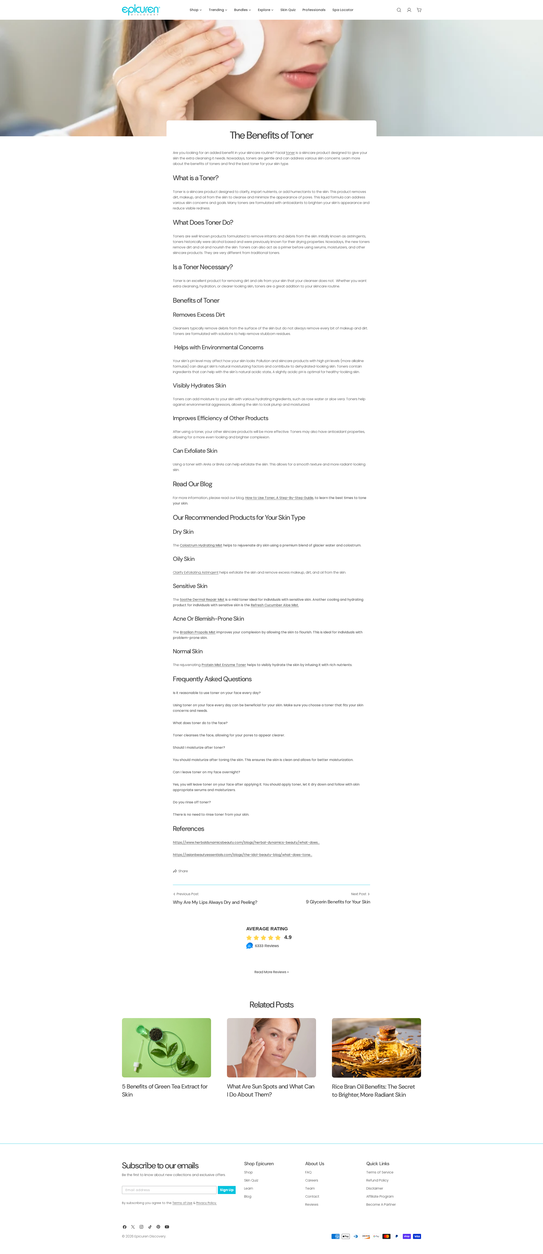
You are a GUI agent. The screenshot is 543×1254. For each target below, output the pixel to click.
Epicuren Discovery (150, 1236)
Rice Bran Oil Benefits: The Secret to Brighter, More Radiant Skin (373, 1091)
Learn (248, 1188)
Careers (311, 1180)
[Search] (399, 10)
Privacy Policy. (206, 1203)
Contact (312, 1196)
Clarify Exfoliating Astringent (195, 572)
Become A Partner (381, 1204)
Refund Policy (377, 1180)
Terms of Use (182, 1203)
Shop (248, 1172)
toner (290, 152)
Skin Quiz (251, 1180)
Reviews (311, 1204)
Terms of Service (379, 1172)
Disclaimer (374, 1188)
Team (310, 1188)
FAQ (308, 1172)
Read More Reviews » (272, 972)
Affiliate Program (380, 1196)
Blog (247, 1196)
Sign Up (227, 1189)
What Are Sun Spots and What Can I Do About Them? (270, 1090)
